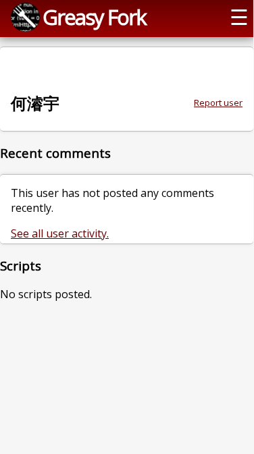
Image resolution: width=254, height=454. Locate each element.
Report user (218, 102)
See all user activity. (60, 233)
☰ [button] (239, 17)
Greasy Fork (94, 17)
